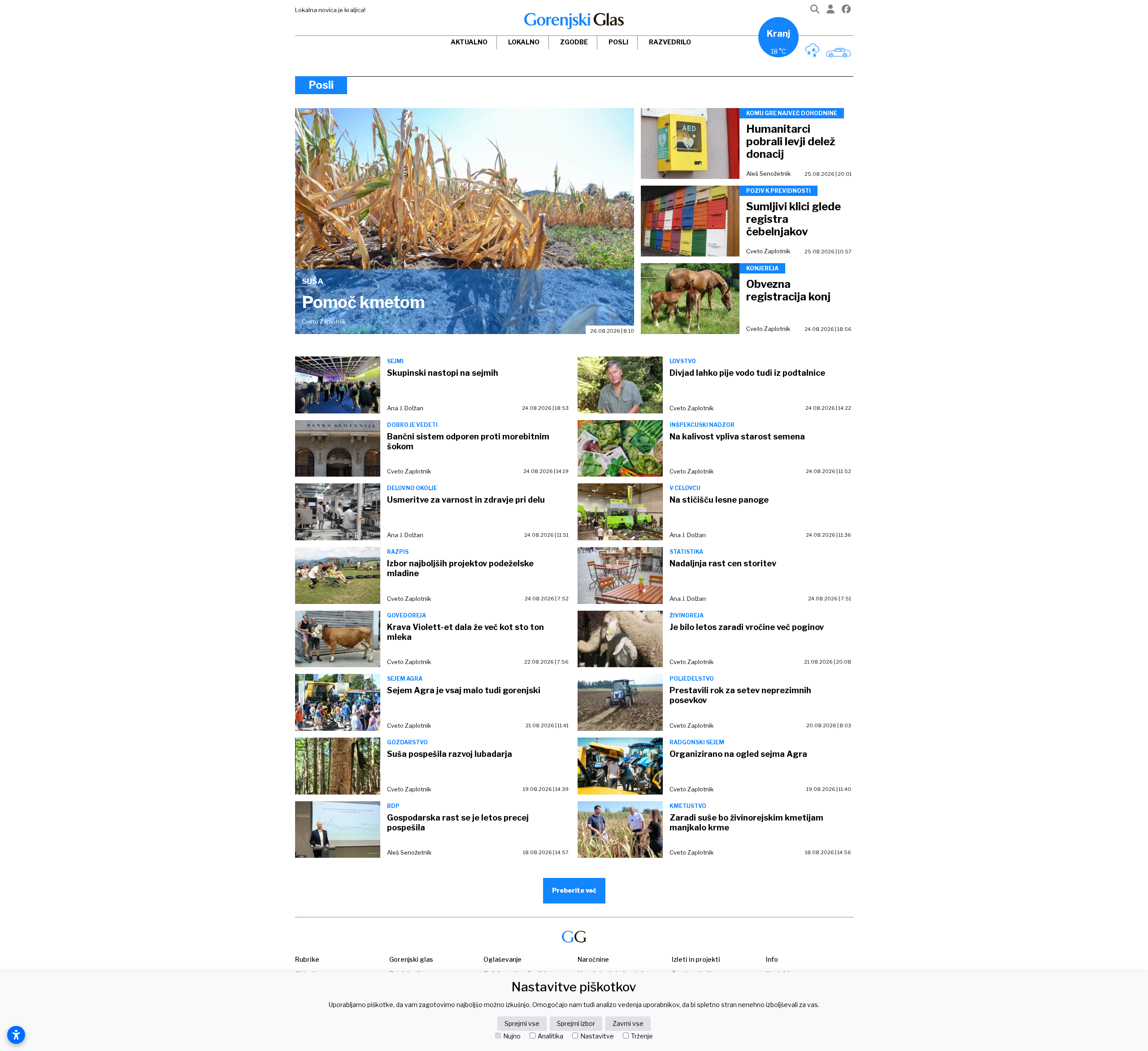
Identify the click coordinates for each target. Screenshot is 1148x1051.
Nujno (512, 1036)
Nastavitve (597, 1036)
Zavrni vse (628, 1023)
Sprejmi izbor (576, 1023)
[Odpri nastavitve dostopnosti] (16, 1035)
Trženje (642, 1036)
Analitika (550, 1036)
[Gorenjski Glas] (574, 937)
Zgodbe (574, 42)
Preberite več (574, 890)
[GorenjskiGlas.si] (574, 21)
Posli (618, 42)
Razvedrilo (670, 42)
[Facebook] (846, 11)
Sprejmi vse (521, 1023)
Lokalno (523, 42)
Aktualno (469, 42)
